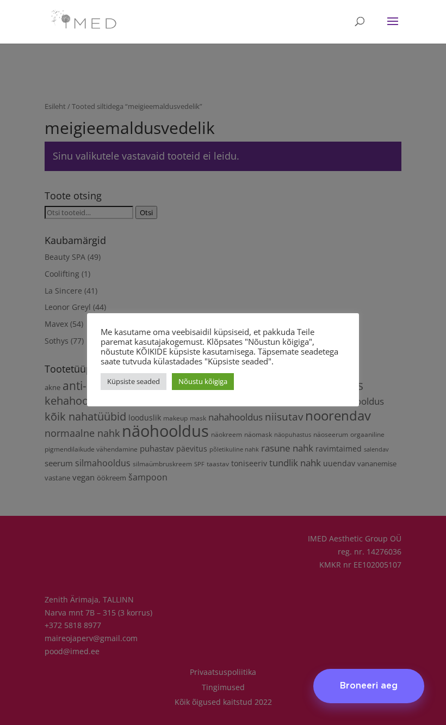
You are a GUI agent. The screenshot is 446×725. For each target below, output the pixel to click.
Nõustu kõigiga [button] (202, 381)
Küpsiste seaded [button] (133, 381)
